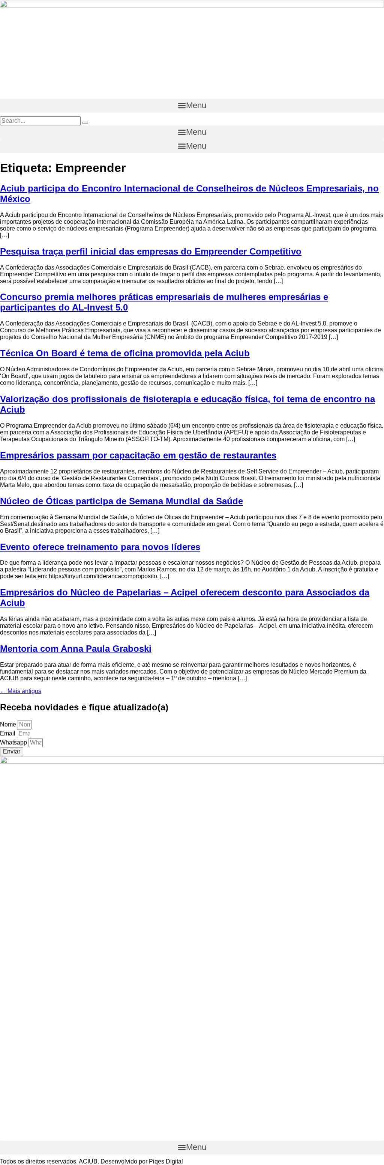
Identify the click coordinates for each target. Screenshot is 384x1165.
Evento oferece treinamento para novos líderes (100, 547)
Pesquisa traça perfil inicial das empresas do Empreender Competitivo (151, 251)
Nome (9, 724)
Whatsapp (14, 742)
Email (8, 733)
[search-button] (85, 123)
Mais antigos (20, 691)
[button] (192, 106)
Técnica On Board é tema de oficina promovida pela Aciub (125, 353)
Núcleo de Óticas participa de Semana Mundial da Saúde (121, 501)
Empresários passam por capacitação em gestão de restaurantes (138, 455)
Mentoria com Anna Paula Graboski (76, 649)
